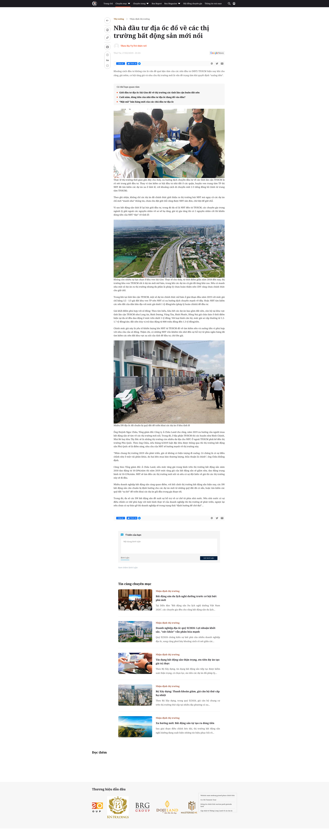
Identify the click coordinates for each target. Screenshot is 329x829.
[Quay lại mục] (107, 20)
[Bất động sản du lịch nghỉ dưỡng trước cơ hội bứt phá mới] (135, 600)
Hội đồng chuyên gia (192, 3)
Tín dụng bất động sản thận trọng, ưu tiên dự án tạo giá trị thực (188, 661)
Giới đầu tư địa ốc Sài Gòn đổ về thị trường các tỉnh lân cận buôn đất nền (159, 92)
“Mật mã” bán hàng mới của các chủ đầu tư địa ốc (146, 101)
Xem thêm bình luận (128, 567)
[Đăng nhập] (234, 4)
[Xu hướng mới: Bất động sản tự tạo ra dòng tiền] (135, 726)
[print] (107, 47)
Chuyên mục (121, 3)
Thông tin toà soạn (213, 3)
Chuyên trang (139, 3)
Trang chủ (108, 3)
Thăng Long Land (216, 811)
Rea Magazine (170, 3)
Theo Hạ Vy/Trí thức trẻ (134, 45)
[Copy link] (107, 38)
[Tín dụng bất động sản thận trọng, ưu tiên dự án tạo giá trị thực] (135, 663)
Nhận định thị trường (140, 19)
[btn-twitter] (216, 63)
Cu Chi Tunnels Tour (208, 800)
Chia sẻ (120, 63)
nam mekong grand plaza (216, 795)
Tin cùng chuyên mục (134, 584)
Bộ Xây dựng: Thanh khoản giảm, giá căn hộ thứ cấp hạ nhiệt (188, 693)
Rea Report (157, 3)
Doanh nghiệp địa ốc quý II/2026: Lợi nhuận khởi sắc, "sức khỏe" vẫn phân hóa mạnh (185, 629)
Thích (133, 63)
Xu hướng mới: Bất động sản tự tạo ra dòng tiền (185, 723)
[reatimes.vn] (94, 3)
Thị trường (119, 19)
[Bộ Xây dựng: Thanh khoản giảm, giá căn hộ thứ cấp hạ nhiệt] (135, 695)
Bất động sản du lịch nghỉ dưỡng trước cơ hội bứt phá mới (186, 598)
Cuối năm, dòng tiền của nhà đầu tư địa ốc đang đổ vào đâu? (152, 97)
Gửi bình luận (208, 558)
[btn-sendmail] (222, 63)
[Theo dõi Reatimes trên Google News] (217, 53)
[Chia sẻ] (107, 30)
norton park (220, 804)
